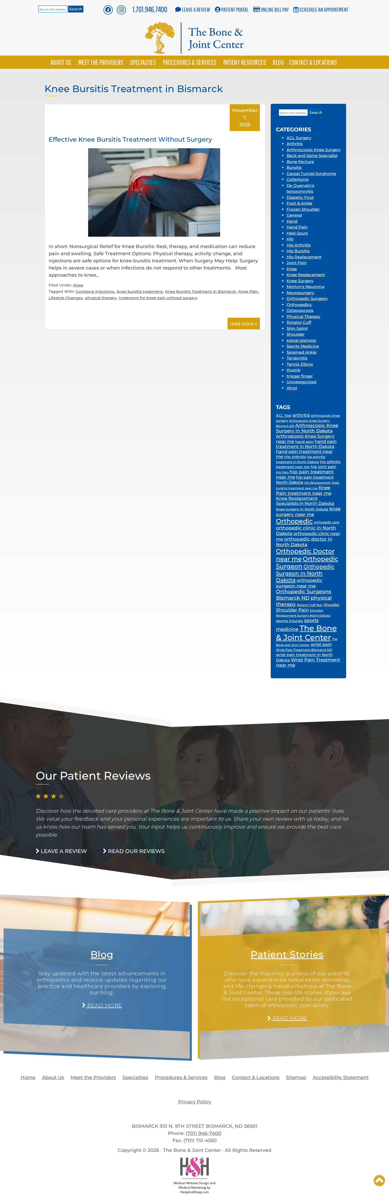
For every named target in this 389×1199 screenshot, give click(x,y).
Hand (292, 221)
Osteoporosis (300, 310)
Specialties (143, 62)
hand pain (304, 441)
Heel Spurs (297, 233)
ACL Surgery (299, 137)
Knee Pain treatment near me (303, 490)
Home (28, 1077)
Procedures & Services (189, 62)
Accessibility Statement (341, 1077)
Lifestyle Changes (65, 297)
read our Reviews (136, 851)
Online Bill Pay (275, 9)
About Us (61, 62)
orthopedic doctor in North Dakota (304, 541)
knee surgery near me (308, 511)
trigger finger (300, 376)
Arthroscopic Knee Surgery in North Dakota (307, 428)
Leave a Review (196, 9)
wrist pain (321, 644)
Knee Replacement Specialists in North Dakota (305, 501)
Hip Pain (282, 472)
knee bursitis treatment (139, 291)
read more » (243, 323)
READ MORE (104, 1005)
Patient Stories (287, 954)
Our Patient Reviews (93, 776)
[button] (379, 1180)
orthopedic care (326, 522)
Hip (290, 238)
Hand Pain (297, 227)
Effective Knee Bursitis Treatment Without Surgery (130, 139)
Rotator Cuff (299, 322)
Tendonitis (297, 358)
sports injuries (289, 620)
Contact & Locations (313, 62)
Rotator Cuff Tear (310, 605)
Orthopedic (294, 521)
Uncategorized (301, 381)
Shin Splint (297, 328)
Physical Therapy (303, 316)
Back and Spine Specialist (312, 155)
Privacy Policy (194, 1102)
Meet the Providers (100, 62)
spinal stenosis (301, 340)
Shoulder (296, 334)
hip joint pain (323, 467)
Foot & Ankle (299, 203)
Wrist (292, 387)
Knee (78, 285)
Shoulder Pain (292, 610)
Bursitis (294, 167)
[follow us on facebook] (108, 9)
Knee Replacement (306, 274)
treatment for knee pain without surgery (158, 297)
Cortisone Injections (95, 291)
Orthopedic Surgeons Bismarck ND (303, 595)
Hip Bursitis (298, 250)
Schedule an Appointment (323, 9)
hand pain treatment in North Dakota (306, 444)
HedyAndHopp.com (194, 1192)
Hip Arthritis (299, 245)
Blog (278, 62)
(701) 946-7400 (203, 1133)
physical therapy (100, 297)
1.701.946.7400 (150, 9)
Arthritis (295, 143)
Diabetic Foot (300, 197)
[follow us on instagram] (121, 9)
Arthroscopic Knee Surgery (314, 149)
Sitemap (296, 1077)
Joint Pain (297, 262)
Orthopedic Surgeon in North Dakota (305, 573)
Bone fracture (300, 161)
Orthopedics (299, 304)
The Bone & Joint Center (306, 632)
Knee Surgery (300, 280)
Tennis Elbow (300, 364)
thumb (293, 369)
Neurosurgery (300, 292)
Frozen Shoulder (303, 209)
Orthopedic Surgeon (307, 298)
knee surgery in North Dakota (302, 509)
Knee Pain (248, 291)
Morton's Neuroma (305, 286)
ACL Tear (284, 415)
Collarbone (298, 179)
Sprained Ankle (301, 352)
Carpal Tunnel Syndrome (311, 173)
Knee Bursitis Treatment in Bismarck (200, 291)
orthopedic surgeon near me (299, 583)
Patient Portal (234, 9)
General (294, 215)
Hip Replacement (304, 256)
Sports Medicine (303, 346)
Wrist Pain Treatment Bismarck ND (304, 650)
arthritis (301, 415)
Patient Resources (244, 62)
